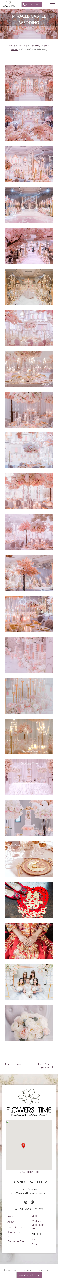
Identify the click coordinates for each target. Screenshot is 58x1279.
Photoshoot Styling (14, 1234)
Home (11, 45)
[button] (23, 1146)
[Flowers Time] (8, 1)
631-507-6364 (33, 4)
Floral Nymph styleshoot (45, 1066)
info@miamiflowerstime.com (29, 1193)
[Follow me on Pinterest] (32, 1202)
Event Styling (14, 1227)
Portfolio (22, 45)
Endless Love (13, 1064)
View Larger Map (29, 1171)
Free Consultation (29, 1275)
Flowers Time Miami (22, 1270)
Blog (34, 1239)
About (10, 1221)
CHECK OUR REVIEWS (29, 1209)
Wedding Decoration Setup (37, 1224)
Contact (36, 1244)
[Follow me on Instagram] (25, 1202)
